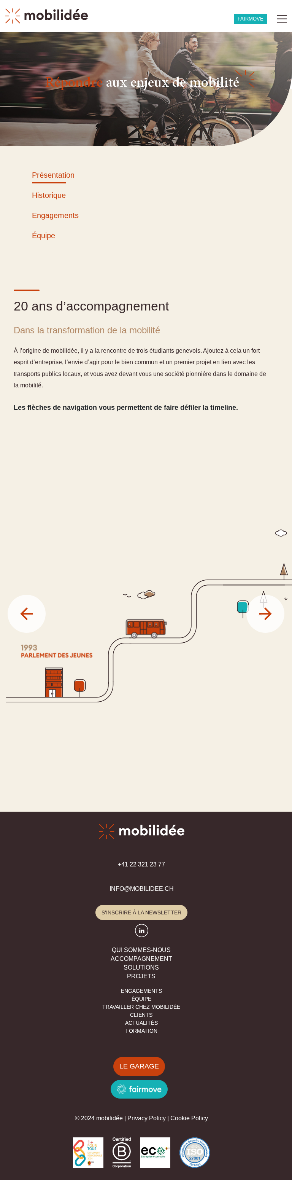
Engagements (55, 215)
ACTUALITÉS (141, 1023)
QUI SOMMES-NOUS (141, 950)
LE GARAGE (139, 1066)
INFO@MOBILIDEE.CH (142, 888)
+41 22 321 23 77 (141, 864)
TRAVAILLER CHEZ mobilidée (141, 1007)
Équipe (43, 235)
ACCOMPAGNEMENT (141, 958)
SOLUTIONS (141, 967)
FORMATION (141, 1031)
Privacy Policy (146, 1118)
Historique (49, 195)
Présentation (53, 175)
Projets (141, 976)
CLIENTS (141, 1015)
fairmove (250, 19)
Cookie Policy (189, 1118)
